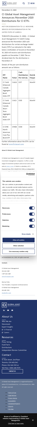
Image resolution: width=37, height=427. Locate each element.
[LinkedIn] (4, 310)
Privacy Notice (12, 398)
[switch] (32, 214)
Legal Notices (12, 395)
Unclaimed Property (14, 403)
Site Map (11, 409)
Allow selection (18, 246)
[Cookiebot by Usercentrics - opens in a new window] (26, 174)
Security (10, 406)
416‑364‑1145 (12, 365)
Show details (26, 234)
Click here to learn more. (16, 423)
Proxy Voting (6, 342)
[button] (24, 3)
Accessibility (12, 401)
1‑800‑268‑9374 (14, 368)
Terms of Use (12, 392)
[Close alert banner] (33, 420)
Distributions (7, 347)
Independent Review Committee (14, 350)
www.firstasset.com (16, 144)
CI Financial (8, 330)
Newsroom (6, 324)
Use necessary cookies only (18, 251)
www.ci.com (10, 166)
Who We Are (6, 321)
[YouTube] (8, 310)
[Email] (12, 310)
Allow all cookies (18, 240)
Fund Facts (6, 345)
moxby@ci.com (6, 293)
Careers (6, 332)
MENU (33, 3)
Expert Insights (7, 327)
